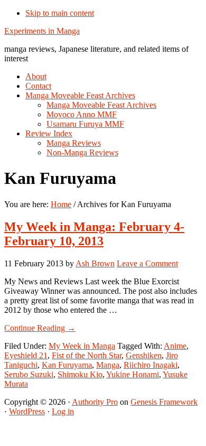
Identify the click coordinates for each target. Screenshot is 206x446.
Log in (63, 411)
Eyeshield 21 (26, 355)
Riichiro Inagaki (150, 364)
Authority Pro (95, 401)
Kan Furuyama (67, 364)
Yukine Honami (132, 374)
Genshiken (144, 355)
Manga (107, 364)
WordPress (27, 411)
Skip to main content (59, 12)
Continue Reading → (40, 327)
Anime (175, 345)
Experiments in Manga (42, 30)
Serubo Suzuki (28, 374)
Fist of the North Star (86, 355)
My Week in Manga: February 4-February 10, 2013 (94, 234)
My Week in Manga (82, 345)
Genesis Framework (164, 401)
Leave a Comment (147, 263)
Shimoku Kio (80, 374)
